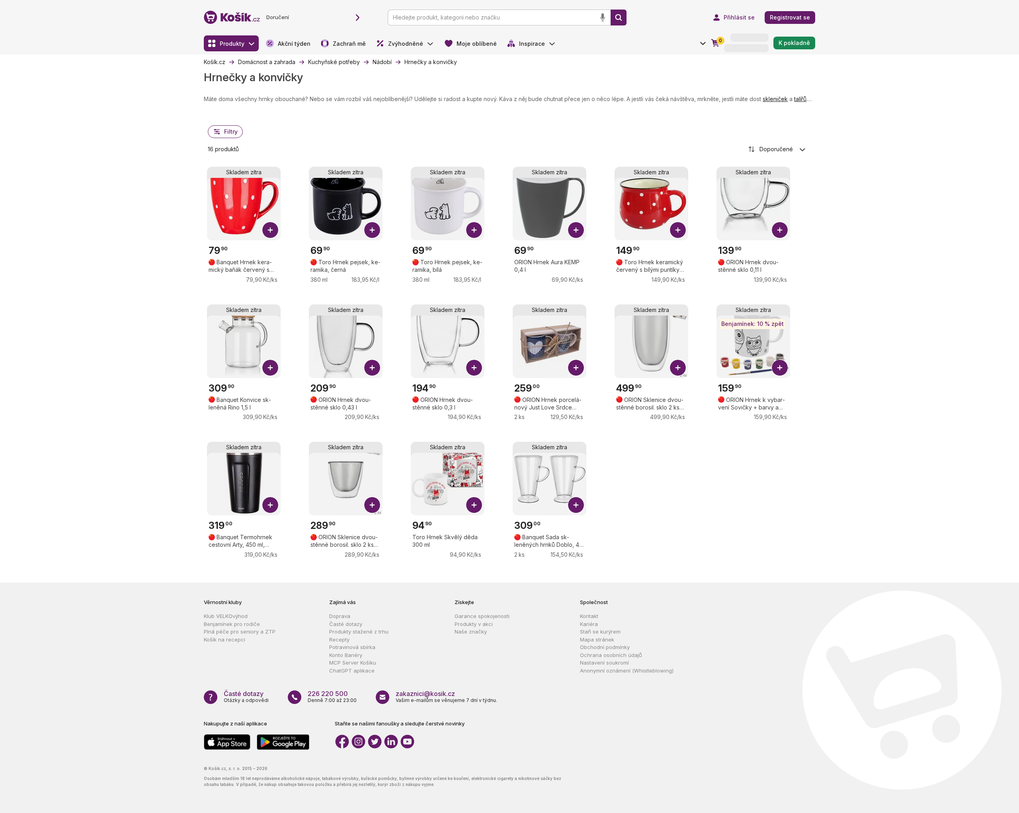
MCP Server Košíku (352, 662)
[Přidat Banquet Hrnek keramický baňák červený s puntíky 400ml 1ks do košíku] (270, 230)
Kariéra (589, 624)
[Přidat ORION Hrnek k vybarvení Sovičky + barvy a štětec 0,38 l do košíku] (780, 368)
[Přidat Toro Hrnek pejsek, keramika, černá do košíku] (372, 230)
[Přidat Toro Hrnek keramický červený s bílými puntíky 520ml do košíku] (678, 230)
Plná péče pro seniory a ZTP (239, 631)
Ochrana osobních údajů (611, 655)
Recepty (339, 639)
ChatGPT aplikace (352, 670)
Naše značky (471, 631)
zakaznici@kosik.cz (425, 693)
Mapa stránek (597, 639)
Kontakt (589, 616)
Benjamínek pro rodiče (232, 624)
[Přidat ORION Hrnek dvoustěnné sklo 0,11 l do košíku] (780, 230)
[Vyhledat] (619, 17)
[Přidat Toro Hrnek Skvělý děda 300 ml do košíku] (474, 505)
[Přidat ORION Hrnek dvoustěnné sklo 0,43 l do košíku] (372, 368)
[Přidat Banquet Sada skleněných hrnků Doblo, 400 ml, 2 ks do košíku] (576, 505)
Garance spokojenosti (482, 616)
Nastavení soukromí (604, 662)
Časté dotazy (345, 624)
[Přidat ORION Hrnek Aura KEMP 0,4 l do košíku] (576, 230)
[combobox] (777, 149)
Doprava (339, 616)
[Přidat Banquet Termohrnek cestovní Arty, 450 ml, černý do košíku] (270, 505)
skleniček (775, 99)
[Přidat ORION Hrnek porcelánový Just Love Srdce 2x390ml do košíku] (576, 368)
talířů (800, 99)
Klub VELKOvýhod (226, 616)
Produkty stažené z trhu (358, 631)
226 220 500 (328, 693)
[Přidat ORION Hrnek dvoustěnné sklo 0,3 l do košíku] (474, 368)
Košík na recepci (224, 639)
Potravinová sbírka (352, 647)
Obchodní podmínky (605, 647)
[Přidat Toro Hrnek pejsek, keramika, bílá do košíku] (474, 230)
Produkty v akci (474, 624)
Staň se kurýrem (600, 631)
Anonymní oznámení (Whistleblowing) (626, 670)
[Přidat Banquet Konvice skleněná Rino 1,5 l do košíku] (270, 368)
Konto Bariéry (345, 655)
